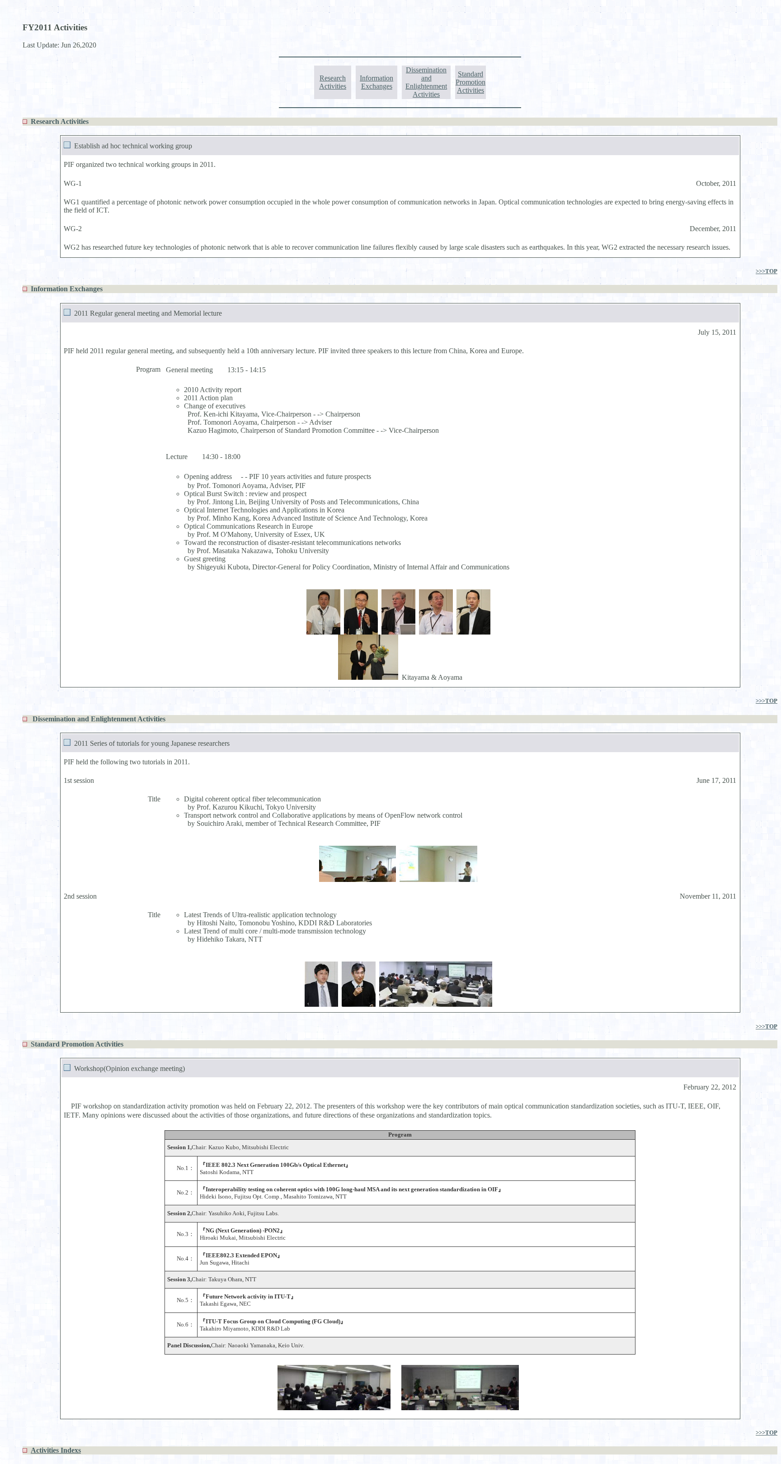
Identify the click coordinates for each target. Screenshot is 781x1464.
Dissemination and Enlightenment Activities (426, 82)
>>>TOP (766, 271)
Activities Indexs (56, 1450)
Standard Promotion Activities (470, 82)
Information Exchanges (376, 82)
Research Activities (332, 82)
